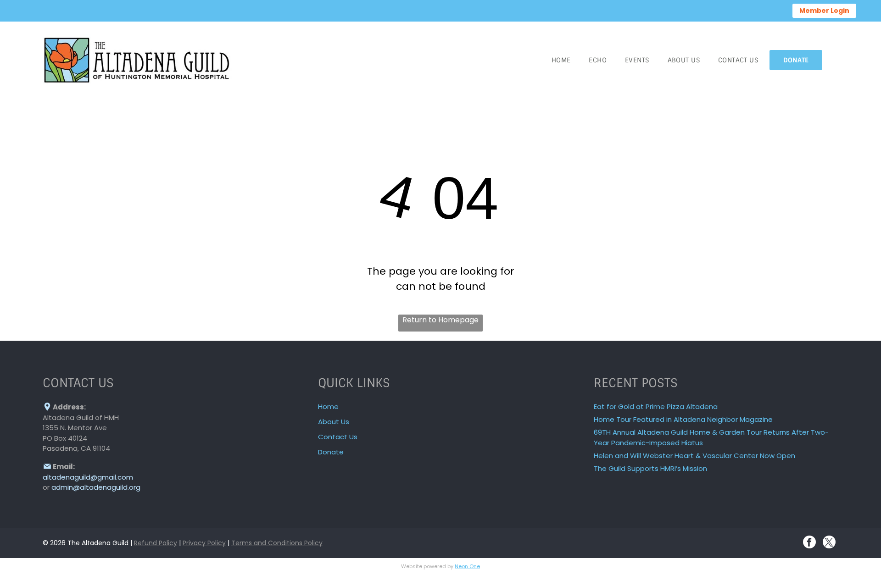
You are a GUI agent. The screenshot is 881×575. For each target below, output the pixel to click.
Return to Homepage (440, 320)
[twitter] (829, 543)
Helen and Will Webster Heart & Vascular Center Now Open (694, 455)
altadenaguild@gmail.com (88, 477)
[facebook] (809, 543)
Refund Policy (155, 542)
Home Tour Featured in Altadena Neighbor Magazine (683, 419)
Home (328, 406)
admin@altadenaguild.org (95, 487)
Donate (331, 452)
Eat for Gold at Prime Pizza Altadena (656, 406)
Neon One (467, 566)
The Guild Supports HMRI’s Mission (650, 468)
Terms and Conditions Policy (277, 542)
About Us (333, 421)
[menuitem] (561, 60)
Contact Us (337, 437)
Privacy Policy (204, 542)
